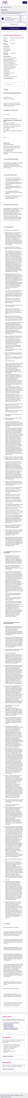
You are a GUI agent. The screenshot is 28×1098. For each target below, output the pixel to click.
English (2, 1095)
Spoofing (21, 1095)
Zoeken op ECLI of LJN (8, 1025)
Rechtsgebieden (7, 49)
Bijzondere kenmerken (6, 54)
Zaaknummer (6, 46)
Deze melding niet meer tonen (20, 18)
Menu (24, 2)
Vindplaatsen (6, 69)
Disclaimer (9, 1096)
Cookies (11, 1095)
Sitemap (5, 1095)
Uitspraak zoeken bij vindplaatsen (11, 1029)
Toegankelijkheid (16, 1095)
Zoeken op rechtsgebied (9, 1026)
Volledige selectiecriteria (8, 1056)
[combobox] (14, 84)
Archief (6, 1096)
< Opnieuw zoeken (14, 24)
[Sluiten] (25, 18)
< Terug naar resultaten (14, 28)
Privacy (8, 1095)
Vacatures (2, 1096)
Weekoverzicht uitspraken (8, 1069)
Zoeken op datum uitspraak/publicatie (11, 1022)
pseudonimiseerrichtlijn (9, 19)
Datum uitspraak (6, 40)
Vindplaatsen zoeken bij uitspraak (11, 1027)
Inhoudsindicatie (7, 56)
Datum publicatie (6, 44)
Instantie (5, 38)
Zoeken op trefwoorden (8, 1024)
